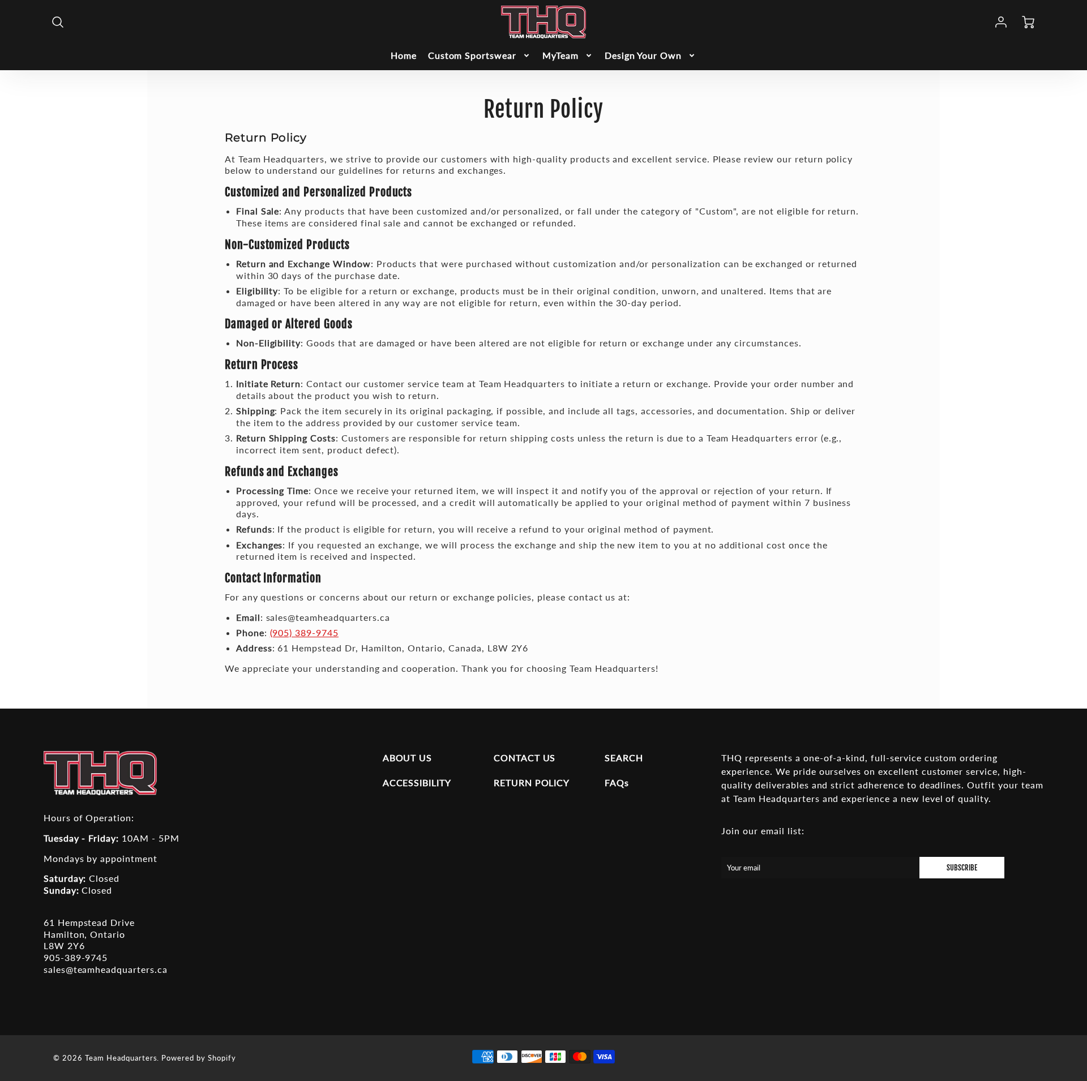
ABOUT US (408, 757)
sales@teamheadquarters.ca (106, 969)
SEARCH (624, 757)
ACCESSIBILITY (417, 782)
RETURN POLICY (532, 782)
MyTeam (560, 55)
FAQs (617, 782)
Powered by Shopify (198, 1057)
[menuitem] (403, 56)
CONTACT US (525, 757)
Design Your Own (643, 55)
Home (404, 55)
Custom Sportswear (472, 55)
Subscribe (962, 867)
